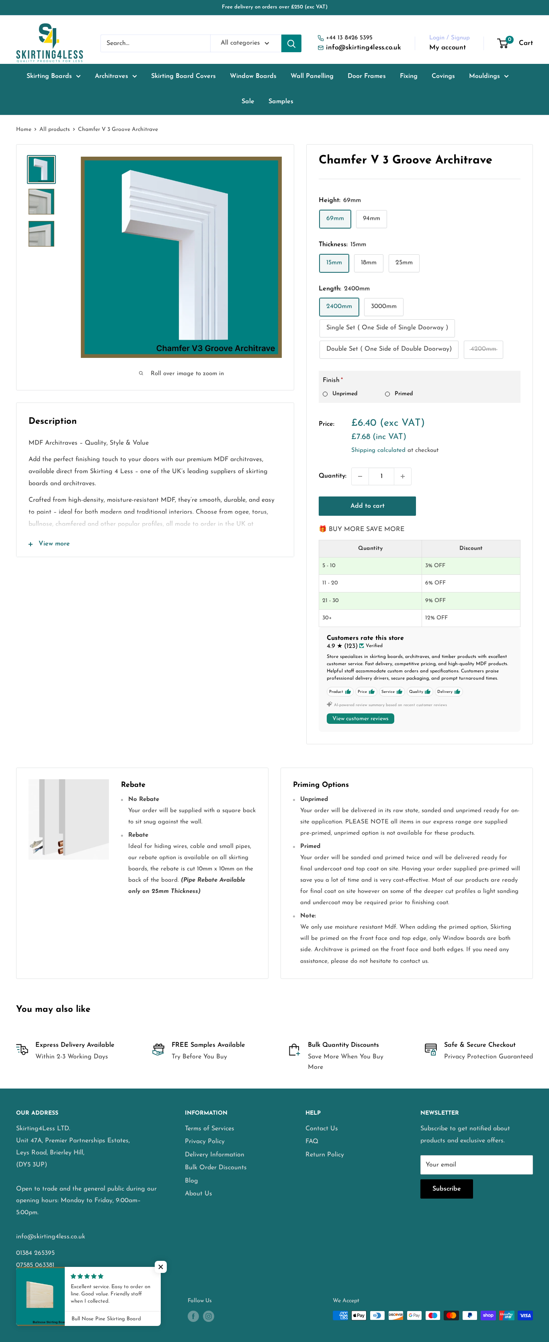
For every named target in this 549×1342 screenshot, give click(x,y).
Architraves (111, 76)
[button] (161, 1267)
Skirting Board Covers (183, 76)
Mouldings (484, 76)
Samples (280, 101)
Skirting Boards (49, 76)
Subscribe (446, 1189)
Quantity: (332, 476)
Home (23, 130)
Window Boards (253, 76)
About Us (198, 1194)
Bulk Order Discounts (216, 1167)
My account (447, 47)
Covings (443, 76)
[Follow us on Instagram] (208, 1316)
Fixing (409, 76)
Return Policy (324, 1155)
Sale (248, 101)
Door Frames (367, 76)
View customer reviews (360, 719)
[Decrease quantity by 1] (360, 476)
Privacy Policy (205, 1141)
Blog (191, 1181)
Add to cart (367, 506)
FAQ (311, 1141)
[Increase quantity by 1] (402, 476)
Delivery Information (214, 1155)
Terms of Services (209, 1128)
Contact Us (321, 1128)
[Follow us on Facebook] (193, 1316)
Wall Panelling (312, 76)
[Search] (291, 43)
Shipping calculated (378, 450)
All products (54, 130)
